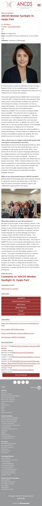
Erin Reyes (7, 24)
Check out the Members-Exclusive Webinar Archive (17, 333)
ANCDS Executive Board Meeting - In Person (26, 357)
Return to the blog (7, 13)
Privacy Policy (21, 498)
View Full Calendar (21, 375)
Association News (14, 27)
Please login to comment (9, 289)
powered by (16, 503)
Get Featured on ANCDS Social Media (13, 337)
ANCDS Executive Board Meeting (23, 352)
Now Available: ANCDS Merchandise (12, 329)
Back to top (34, 387)
